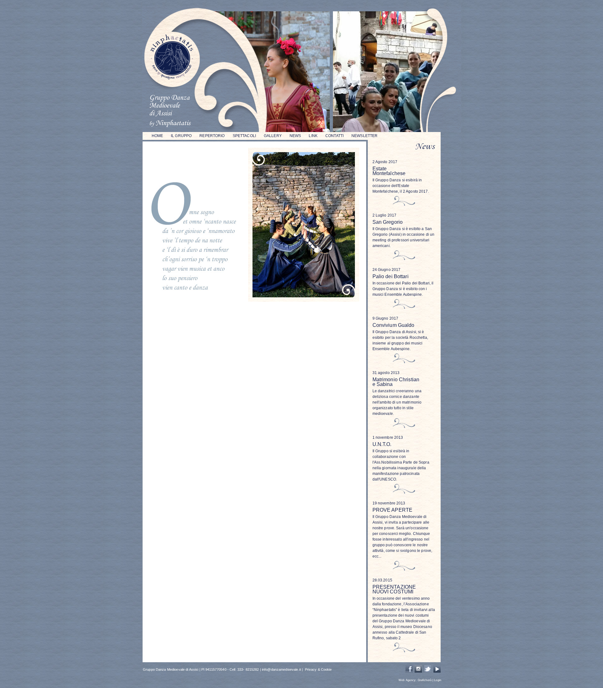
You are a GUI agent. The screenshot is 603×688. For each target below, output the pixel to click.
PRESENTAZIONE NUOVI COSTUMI (394, 589)
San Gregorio (387, 222)
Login (437, 680)
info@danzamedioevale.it (281, 669)
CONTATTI (334, 136)
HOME (157, 136)
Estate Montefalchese (389, 171)
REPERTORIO (212, 136)
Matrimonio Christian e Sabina (396, 382)
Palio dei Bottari (390, 276)
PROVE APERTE (392, 510)
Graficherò (425, 680)
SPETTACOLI (244, 136)
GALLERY (273, 136)
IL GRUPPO (181, 136)
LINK (313, 136)
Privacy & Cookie (318, 669)
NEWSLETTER (364, 136)
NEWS (295, 136)
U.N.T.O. (382, 444)
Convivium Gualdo (393, 325)
